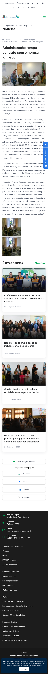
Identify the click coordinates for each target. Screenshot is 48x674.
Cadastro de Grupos (10, 636)
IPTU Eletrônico (8, 585)
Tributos (5, 551)
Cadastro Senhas (9, 576)
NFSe (4, 556)
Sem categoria (24, 26)
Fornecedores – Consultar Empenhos (17, 606)
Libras (32, 7)
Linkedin (26, 490)
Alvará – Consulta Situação (13, 601)
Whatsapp (26, 474)
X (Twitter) (26, 497)
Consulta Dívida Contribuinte (13, 615)
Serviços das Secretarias (12, 546)
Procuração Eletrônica (11, 581)
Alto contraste (24, 3)
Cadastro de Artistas (10, 631)
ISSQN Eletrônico (9, 560)
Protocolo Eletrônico (10, 572)
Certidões (6, 597)
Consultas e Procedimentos (13, 627)
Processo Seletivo (9, 622)
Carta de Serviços (9, 590)
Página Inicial (10, 26)
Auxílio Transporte (9, 565)
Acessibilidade (8, 3)
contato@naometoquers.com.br (19, 531)
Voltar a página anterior (26, 461)
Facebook (25, 482)
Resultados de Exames (11, 610)
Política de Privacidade (34, 663)
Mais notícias (40, 263)
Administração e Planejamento (28, 41)
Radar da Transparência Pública (15, 640)
